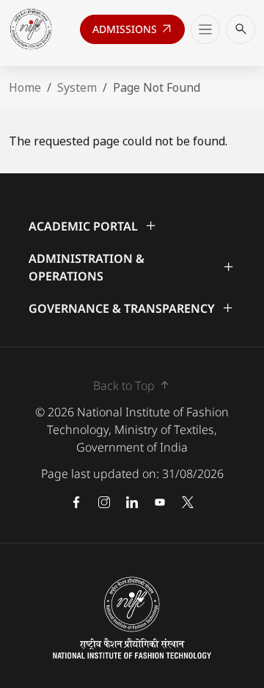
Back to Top (132, 385)
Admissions (133, 32)
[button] (132, 226)
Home (25, 87)
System (77, 87)
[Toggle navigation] (205, 29)
